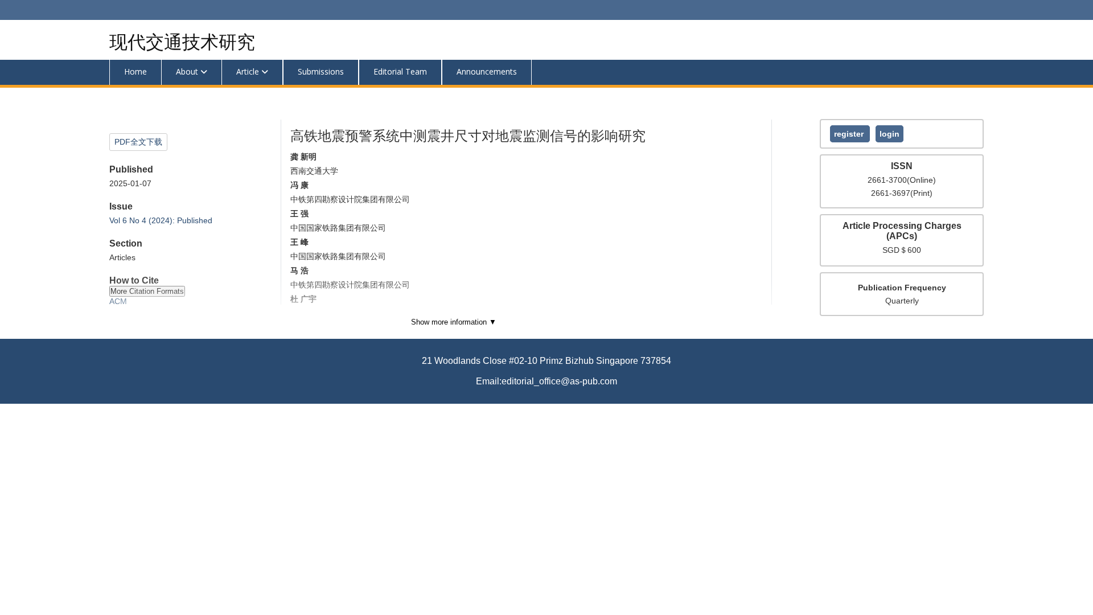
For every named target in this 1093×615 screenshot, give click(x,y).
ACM (118, 301)
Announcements (487, 71)
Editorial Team (400, 71)
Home (135, 71)
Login (889, 133)
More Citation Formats (147, 291)
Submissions (321, 71)
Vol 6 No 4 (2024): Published (160, 220)
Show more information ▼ (453, 322)
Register (850, 133)
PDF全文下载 (138, 141)
